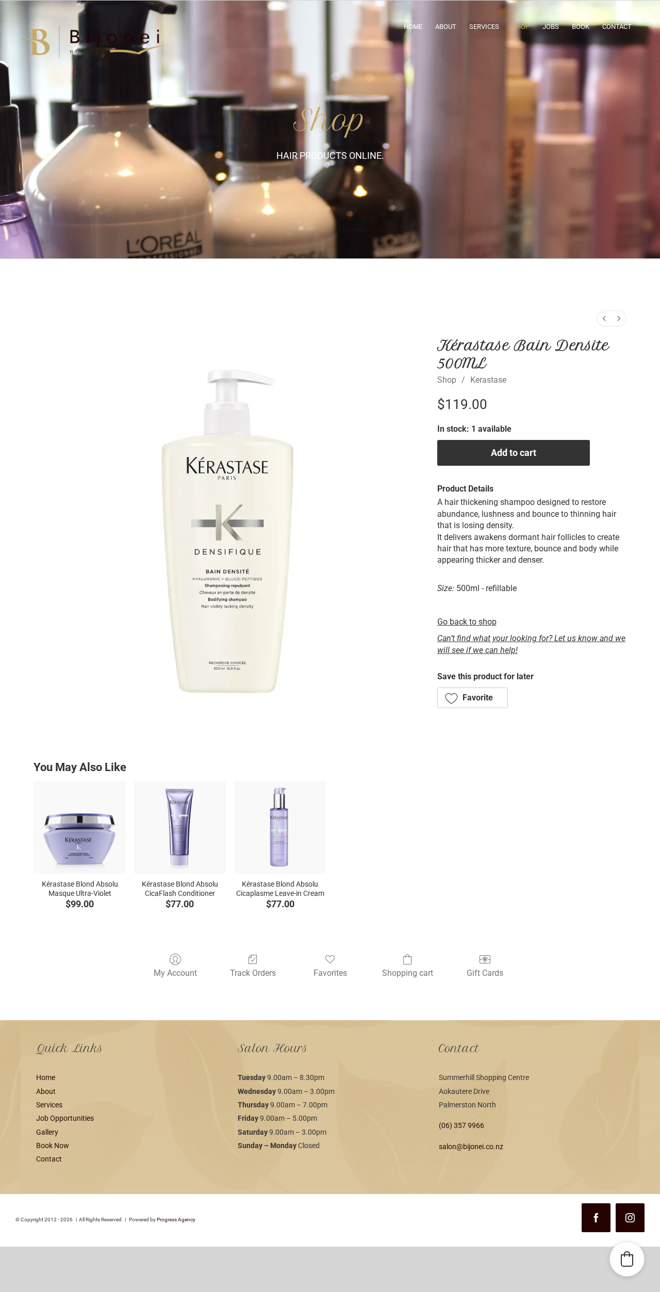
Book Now (52, 1145)
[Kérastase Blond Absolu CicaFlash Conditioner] (180, 827)
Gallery (47, 1132)
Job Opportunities (65, 1118)
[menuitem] (604, 318)
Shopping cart (407, 973)
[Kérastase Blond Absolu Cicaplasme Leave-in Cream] (280, 827)
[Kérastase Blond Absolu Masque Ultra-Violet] (79, 827)
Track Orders (253, 973)
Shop (446, 380)
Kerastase (488, 380)
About (46, 1091)
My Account (175, 973)
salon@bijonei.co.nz (471, 1146)
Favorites (330, 973)
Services (49, 1105)
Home (45, 1077)
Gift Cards (485, 973)
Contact (49, 1159)
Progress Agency (176, 1219)
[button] (472, 698)
